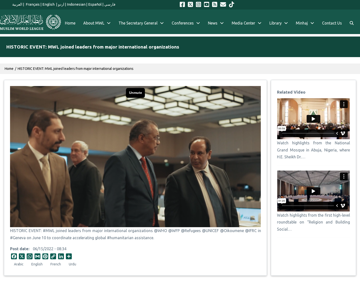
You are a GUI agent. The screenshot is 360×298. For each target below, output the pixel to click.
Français (32, 4)
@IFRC (251, 230)
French (55, 264)
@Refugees (191, 230)
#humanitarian (120, 238)
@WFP (174, 230)
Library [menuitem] (275, 23)
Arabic (19, 264)
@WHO (160, 230)
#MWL (49, 230)
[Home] (30, 22)
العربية (17, 4)
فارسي (109, 4)
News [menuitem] (212, 23)
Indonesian (76, 4)
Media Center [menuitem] (243, 23)
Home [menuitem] (70, 23)
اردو (61, 4)
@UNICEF (210, 230)
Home (9, 69)
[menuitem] (352, 23)
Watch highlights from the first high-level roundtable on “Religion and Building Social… (313, 222)
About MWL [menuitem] (93, 23)
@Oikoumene (232, 230)
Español (95, 4)
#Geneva (18, 238)
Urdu (72, 264)
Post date (19, 249)
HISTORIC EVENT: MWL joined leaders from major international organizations (75, 69)
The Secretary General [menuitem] (138, 23)
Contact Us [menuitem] (332, 23)
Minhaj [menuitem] (302, 23)
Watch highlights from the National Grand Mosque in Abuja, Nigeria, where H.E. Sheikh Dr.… (313, 150)
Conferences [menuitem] (183, 23)
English (48, 4)
